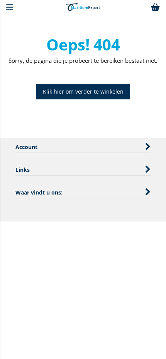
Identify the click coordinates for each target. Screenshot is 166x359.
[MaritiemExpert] (83, 9)
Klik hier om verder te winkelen (83, 91)
